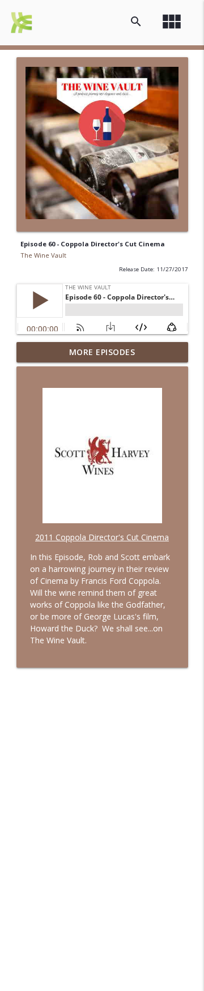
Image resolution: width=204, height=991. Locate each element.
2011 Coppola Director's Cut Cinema (102, 537)
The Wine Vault (43, 255)
